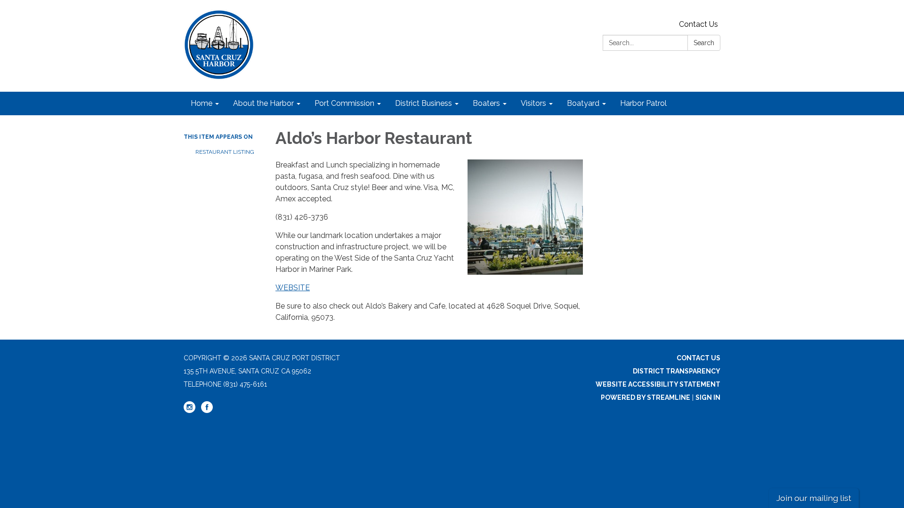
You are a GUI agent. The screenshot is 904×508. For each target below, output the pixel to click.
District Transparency (676, 371)
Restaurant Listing (224, 152)
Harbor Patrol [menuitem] (643, 103)
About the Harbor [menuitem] (263, 103)
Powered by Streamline (645, 397)
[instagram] (189, 410)
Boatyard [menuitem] (583, 103)
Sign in (707, 397)
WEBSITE (292, 287)
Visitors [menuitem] (533, 103)
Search (704, 43)
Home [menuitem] (201, 103)
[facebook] (207, 410)
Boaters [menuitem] (486, 103)
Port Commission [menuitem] (344, 103)
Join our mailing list (813, 498)
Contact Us (698, 24)
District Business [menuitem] (423, 103)
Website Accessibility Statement (658, 384)
